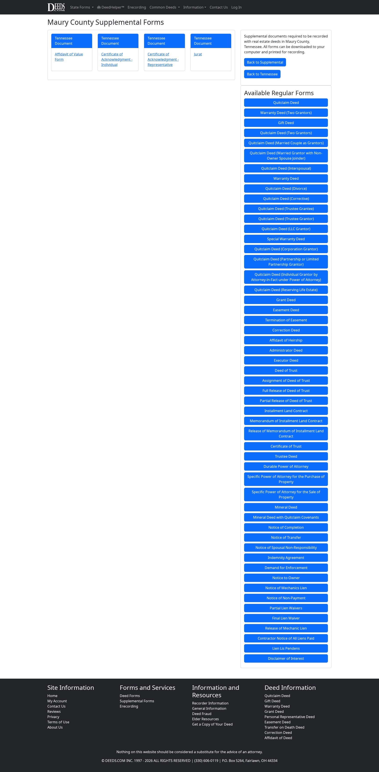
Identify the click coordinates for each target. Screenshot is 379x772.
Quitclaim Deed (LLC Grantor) (286, 228)
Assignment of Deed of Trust (286, 380)
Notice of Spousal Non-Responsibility (286, 547)
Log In (236, 7)
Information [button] (193, 7)
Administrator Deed (286, 350)
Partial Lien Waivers (286, 608)
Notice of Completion (286, 527)
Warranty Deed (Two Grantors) (286, 112)
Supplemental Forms (137, 701)
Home (52, 695)
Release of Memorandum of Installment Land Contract (286, 434)
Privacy (53, 716)
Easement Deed (286, 310)
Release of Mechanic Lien (286, 628)
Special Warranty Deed (286, 239)
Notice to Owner (286, 577)
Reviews (54, 711)
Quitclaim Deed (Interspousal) (286, 168)
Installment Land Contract (286, 410)
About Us (55, 727)
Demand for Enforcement (286, 567)
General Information (209, 708)
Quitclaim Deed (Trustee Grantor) (286, 218)
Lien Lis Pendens (286, 648)
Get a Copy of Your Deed (212, 724)
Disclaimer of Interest (286, 658)
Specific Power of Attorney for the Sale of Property (286, 494)
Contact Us (219, 7)
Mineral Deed (286, 507)
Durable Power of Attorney (286, 466)
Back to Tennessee (262, 74)
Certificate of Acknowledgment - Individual (116, 59)
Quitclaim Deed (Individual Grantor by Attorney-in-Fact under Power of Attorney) (286, 277)
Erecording (137, 7)
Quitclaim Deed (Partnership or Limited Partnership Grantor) (286, 262)
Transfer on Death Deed (284, 727)
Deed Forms (130, 695)
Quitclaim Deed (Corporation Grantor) (286, 249)
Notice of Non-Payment (286, 598)
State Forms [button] (80, 7)
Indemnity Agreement (286, 557)
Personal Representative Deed (290, 716)
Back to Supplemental (265, 62)
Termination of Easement (286, 320)
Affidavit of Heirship (286, 340)
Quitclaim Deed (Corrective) (286, 198)
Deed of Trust (286, 370)
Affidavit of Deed (278, 737)
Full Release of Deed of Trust (286, 390)
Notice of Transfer (286, 537)
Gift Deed (286, 122)
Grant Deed (286, 299)
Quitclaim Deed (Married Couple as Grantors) (286, 143)
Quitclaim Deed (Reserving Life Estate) (286, 289)
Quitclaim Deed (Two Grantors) (286, 132)
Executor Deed (286, 360)
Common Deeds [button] (163, 7)
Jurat (198, 54)
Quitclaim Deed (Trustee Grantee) (286, 208)
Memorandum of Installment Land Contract (286, 420)
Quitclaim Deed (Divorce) (286, 188)
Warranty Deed (286, 178)
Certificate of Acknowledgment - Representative (163, 59)
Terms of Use (58, 722)
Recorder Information (210, 703)
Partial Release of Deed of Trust (286, 400)
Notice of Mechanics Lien (286, 587)
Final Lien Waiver (286, 618)
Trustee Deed (286, 456)
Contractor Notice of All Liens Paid (286, 638)
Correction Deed (286, 330)
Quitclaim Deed (286, 102)
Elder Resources (205, 719)
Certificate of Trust (286, 446)
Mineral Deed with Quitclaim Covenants (286, 517)
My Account (57, 701)
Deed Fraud (201, 713)
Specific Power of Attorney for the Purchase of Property (286, 479)
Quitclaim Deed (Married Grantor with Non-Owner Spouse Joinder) (286, 156)
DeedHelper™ (112, 7)
